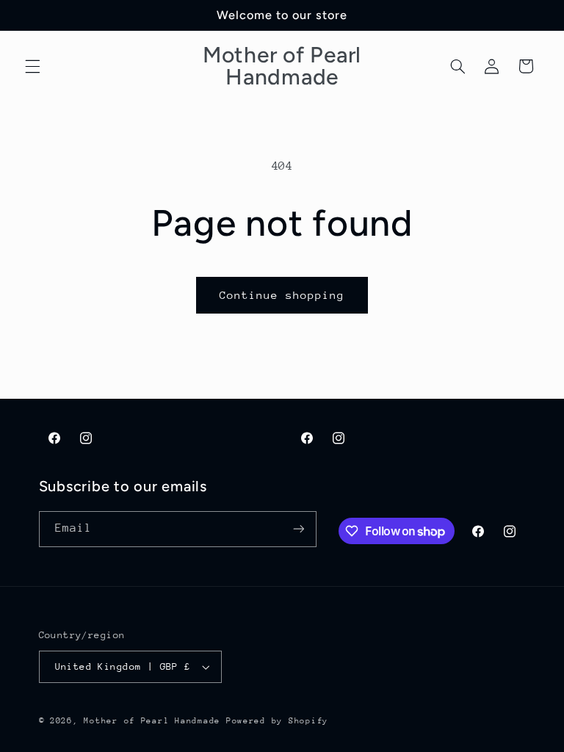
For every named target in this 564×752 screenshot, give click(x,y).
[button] (32, 66)
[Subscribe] (298, 529)
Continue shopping (282, 295)
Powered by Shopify (277, 721)
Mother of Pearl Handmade (152, 721)
